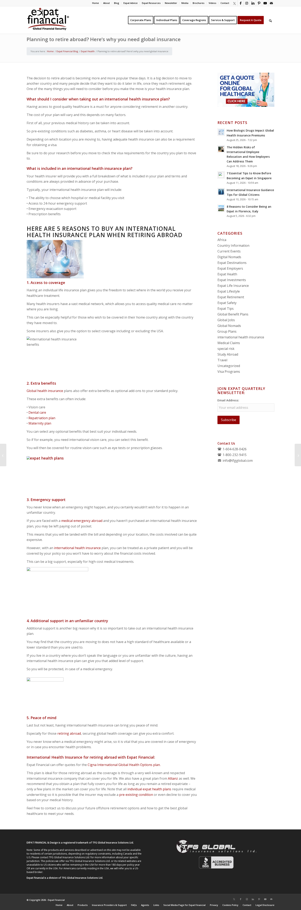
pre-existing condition (136, 794)
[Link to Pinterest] (259, 3)
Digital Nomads (229, 257)
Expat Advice (130, 3)
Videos (212, 3)
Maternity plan (39, 423)
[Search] (270, 20)
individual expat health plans (149, 789)
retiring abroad (69, 733)
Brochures (198, 3)
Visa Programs (228, 371)
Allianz (173, 778)
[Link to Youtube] (265, 3)
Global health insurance (45, 391)
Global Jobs (226, 320)
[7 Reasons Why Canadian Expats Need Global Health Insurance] (298, 455)
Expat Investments (231, 280)
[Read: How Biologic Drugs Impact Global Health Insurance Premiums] (221, 132)
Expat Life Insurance (233, 285)
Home (95, 3)
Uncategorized (228, 366)
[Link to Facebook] (240, 3)
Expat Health (227, 274)
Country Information (233, 245)
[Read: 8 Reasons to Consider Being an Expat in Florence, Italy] (221, 208)
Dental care (37, 412)
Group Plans (226, 331)
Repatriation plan (41, 418)
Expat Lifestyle (228, 291)
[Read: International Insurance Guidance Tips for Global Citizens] (221, 191)
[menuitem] (95, 3)
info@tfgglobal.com (238, 460)
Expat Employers (230, 268)
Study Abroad (227, 354)
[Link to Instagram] (247, 3)
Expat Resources (151, 3)
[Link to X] (234, 3)
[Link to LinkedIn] (253, 3)
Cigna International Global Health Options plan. (124, 764)
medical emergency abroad (81, 520)
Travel (222, 360)
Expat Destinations (232, 262)
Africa (221, 240)
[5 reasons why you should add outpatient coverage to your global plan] (3, 455)
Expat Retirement (230, 297)
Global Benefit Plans (232, 314)
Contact (225, 3)
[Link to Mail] (271, 3)
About (106, 3)
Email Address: (228, 400)
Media (184, 3)
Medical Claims (228, 343)
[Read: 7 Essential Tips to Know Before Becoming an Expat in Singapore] (221, 175)
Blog (116, 3)
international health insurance (77, 548)
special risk (225, 348)
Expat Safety (226, 303)
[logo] (48, 20)
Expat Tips (225, 308)
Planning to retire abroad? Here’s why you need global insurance (104, 39)
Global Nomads (229, 325)
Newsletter (171, 3)
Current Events (229, 251)
